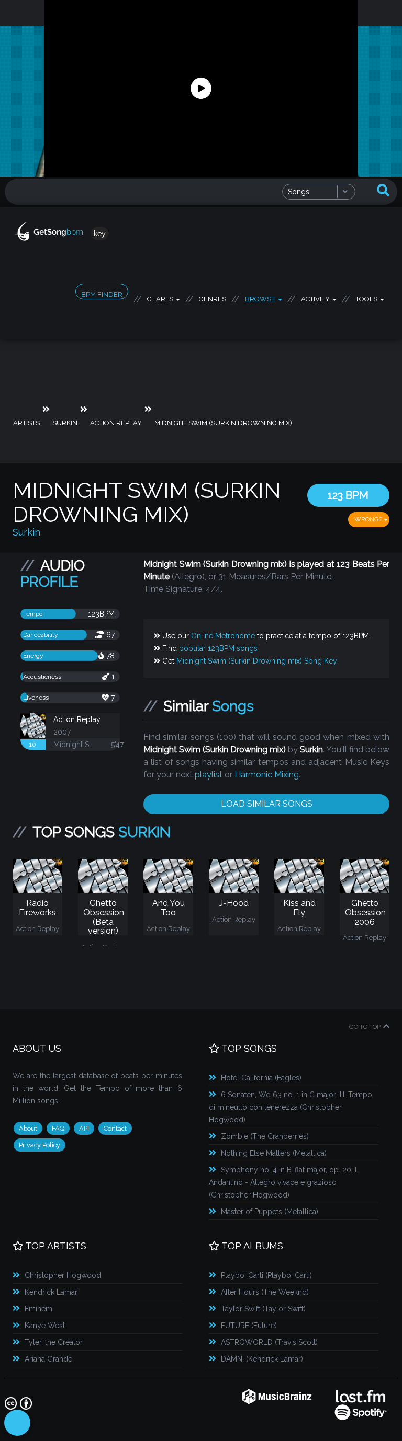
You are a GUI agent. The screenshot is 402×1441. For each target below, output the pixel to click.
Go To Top (365, 1026)
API (84, 1128)
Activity (316, 297)
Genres (212, 297)
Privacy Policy (39, 1145)
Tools (367, 297)
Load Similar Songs (266, 804)
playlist (208, 775)
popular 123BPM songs (218, 648)
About (28, 1128)
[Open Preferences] (17, 1423)
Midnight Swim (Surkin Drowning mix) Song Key (256, 661)
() (261, 1078)
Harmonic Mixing (266, 775)
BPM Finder (101, 294)
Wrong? (369, 519)
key (100, 233)
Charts (161, 297)
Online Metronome (223, 636)
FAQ (58, 1128)
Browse (261, 297)
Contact (115, 1128)
